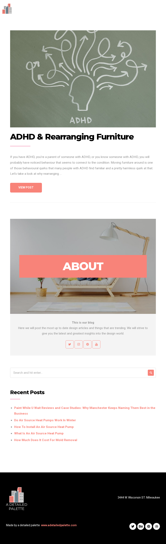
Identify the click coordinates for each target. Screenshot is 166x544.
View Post (26, 187)
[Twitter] (132, 526)
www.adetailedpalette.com (59, 525)
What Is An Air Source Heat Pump (39, 433)
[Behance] (140, 526)
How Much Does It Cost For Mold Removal (45, 440)
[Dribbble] (156, 526)
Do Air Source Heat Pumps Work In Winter (45, 420)
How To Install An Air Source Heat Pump (44, 427)
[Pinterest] (148, 526)
